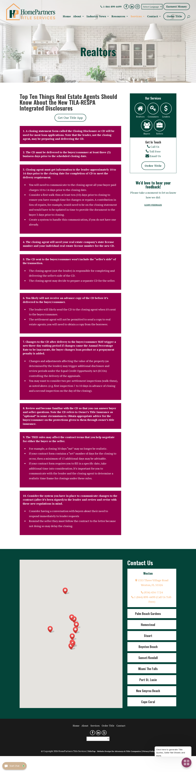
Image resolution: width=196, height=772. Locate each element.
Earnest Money (176, 6)
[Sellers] (159, 125)
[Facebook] (126, 6)
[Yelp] (104, 732)
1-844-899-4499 (111, 6)
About (77, 16)
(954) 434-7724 (153, 592)
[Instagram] (137, 6)
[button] (73, 636)
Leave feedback (153, 205)
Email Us (155, 156)
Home (67, 16)
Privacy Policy (149, 751)
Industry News (96, 16)
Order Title (174, 16)
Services (136, 16)
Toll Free (155, 151)
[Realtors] (140, 108)
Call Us (155, 146)
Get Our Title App (70, 118)
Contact (152, 16)
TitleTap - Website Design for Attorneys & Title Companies (114, 751)
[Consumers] (153, 108)
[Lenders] (166, 108)
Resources (118, 16)
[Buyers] (146, 125)
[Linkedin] (131, 6)
